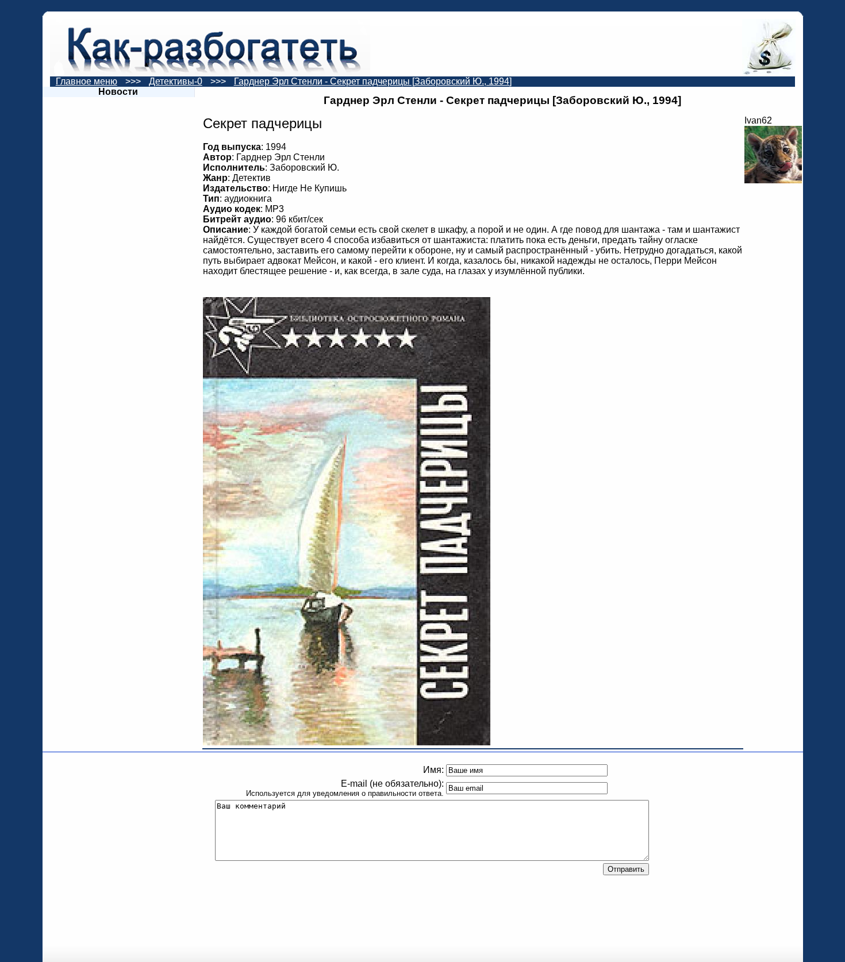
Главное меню (86, 81)
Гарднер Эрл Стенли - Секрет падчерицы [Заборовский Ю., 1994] (373, 81)
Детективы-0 (175, 81)
